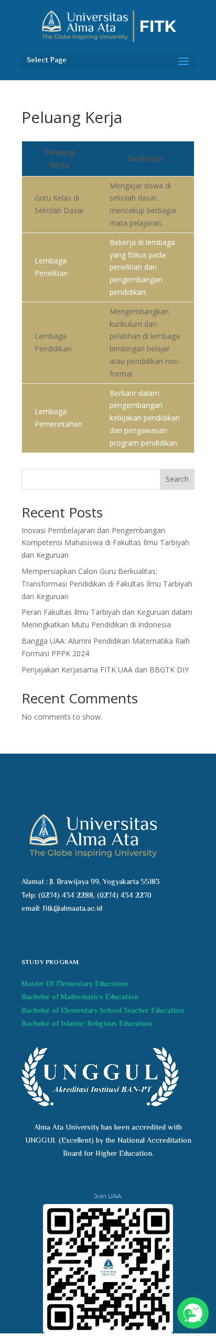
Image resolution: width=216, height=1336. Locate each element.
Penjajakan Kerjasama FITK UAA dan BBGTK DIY (105, 670)
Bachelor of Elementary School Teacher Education (102, 1011)
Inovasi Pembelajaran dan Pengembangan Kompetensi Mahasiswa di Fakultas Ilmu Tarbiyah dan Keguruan (105, 542)
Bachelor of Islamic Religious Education (86, 1024)
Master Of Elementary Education (74, 984)
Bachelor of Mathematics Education (79, 997)
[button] (193, 1313)
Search (177, 479)
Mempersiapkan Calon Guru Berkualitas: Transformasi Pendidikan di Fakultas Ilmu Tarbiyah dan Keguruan (106, 583)
